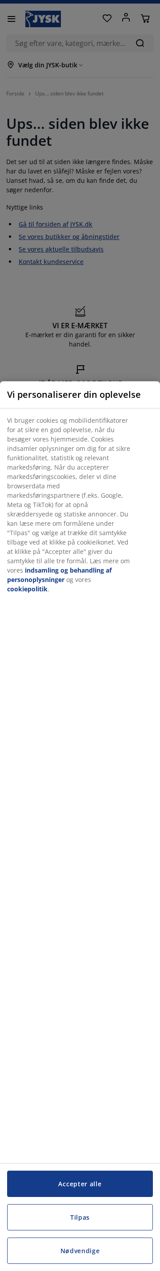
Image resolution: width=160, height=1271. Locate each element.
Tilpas (80, 1217)
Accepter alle (79, 1184)
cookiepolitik (27, 589)
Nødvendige (80, 1250)
